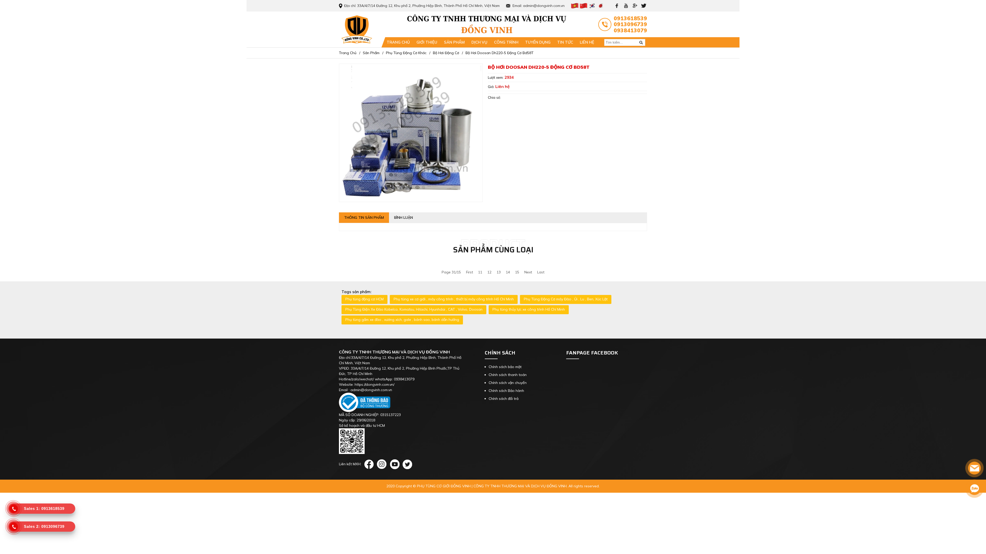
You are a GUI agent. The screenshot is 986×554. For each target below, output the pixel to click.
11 (480, 272)
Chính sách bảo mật (505, 366)
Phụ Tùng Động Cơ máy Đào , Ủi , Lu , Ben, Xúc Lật (566, 299)
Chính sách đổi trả (503, 398)
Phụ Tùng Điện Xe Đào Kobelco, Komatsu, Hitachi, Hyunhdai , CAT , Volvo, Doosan (413, 309)
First (469, 272)
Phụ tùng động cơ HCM (364, 299)
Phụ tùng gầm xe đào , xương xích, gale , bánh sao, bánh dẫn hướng (402, 319)
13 (499, 272)
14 (508, 272)
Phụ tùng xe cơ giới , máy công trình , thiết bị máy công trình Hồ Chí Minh (454, 299)
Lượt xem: (496, 77)
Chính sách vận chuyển (508, 382)
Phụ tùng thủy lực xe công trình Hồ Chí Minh (528, 309)
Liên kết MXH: (350, 464)
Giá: (491, 86)
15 (517, 272)
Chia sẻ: (494, 97)
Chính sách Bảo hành (506, 390)
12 (489, 272)
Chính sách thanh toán (508, 374)
